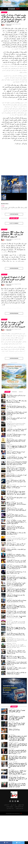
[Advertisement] (14, 160)
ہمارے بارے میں (14, 804)
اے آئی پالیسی (6, 804)
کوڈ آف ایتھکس (21, 804)
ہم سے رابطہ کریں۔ (10, 808)
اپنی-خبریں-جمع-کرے (19, 808)
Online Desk (8, 25)
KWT (21, 813)
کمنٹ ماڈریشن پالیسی (19, 806)
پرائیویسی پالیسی (9, 806)
